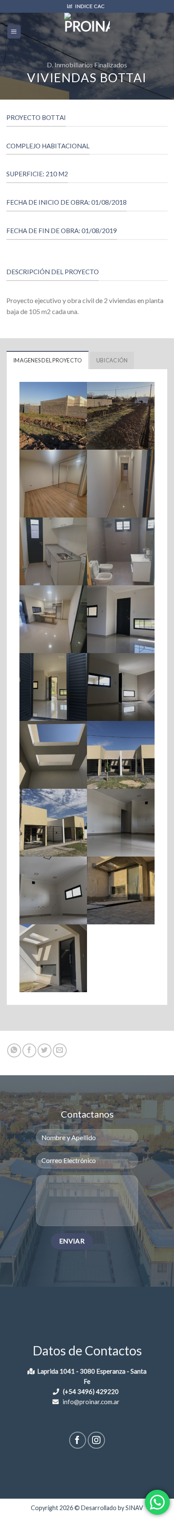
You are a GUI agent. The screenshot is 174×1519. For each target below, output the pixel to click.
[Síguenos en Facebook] (77, 1440)
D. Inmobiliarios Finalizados (87, 65)
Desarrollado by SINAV (112, 1507)
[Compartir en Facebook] (29, 1050)
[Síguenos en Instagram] (96, 1440)
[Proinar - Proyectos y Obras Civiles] (87, 32)
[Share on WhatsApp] (14, 1050)
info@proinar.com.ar (90, 1401)
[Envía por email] (60, 1050)
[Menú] (14, 32)
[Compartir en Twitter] (45, 1050)
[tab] (47, 360)
